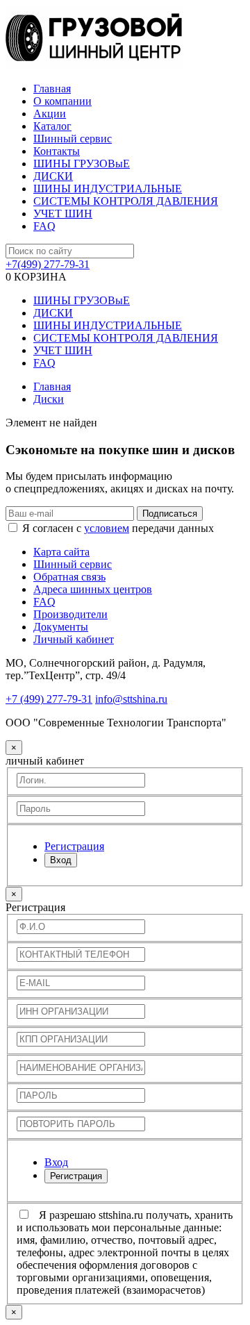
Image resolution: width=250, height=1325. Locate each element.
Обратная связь (69, 577)
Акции (49, 113)
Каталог (52, 126)
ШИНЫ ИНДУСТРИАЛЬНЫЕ (107, 188)
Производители (70, 614)
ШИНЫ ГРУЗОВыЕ (81, 163)
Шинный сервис (72, 138)
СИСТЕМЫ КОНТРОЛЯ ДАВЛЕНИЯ (125, 201)
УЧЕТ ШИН (62, 213)
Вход (61, 860)
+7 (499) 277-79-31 (49, 699)
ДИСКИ (53, 176)
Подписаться (169, 513)
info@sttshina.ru (131, 699)
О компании (62, 101)
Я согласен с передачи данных (118, 528)
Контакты (56, 151)
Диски (48, 399)
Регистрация (76, 1176)
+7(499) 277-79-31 (48, 264)
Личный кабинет (73, 639)
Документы (60, 627)
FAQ (44, 226)
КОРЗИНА (36, 277)
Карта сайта (61, 552)
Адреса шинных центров (92, 589)
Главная (52, 88)
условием (106, 528)
